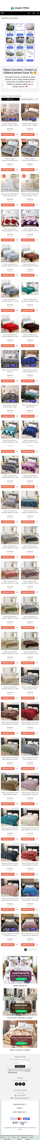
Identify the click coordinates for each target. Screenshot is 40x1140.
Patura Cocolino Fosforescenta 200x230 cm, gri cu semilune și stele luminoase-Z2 (10, 159)
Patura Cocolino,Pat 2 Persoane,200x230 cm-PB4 (30, 441)
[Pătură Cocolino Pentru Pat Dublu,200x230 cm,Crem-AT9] (30, 817)
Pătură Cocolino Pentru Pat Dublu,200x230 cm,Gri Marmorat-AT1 (30, 688)
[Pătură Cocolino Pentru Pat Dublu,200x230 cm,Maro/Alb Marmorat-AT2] (10, 711)
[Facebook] (16, 1084)
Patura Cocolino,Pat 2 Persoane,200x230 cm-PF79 (10, 265)
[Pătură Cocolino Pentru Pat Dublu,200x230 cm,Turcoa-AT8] (10, 817)
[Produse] (2, 13)
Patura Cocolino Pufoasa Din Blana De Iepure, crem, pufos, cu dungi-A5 (30, 194)
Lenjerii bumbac (23, 1136)
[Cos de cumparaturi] (34, 13)
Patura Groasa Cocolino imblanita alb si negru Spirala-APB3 (10, 406)
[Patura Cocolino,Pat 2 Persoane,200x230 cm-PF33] (30, 218)
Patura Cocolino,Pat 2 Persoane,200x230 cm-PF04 (10, 617)
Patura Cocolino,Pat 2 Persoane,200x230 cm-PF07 (30, 547)
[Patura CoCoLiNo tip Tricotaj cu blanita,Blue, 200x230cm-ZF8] (30, 888)
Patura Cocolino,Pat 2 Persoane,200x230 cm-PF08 (10, 547)
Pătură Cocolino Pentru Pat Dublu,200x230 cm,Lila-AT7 (30, 793)
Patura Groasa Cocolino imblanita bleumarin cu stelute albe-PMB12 (30, 370)
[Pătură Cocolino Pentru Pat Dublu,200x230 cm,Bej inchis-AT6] (10, 782)
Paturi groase (31, 1136)
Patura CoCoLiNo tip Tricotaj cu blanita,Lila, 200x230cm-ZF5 (30, 934)
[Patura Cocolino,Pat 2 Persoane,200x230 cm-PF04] (10, 606)
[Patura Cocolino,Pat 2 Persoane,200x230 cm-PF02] (10, 641)
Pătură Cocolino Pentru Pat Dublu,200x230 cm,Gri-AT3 (30, 723)
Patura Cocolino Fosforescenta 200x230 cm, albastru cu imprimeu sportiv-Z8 (30, 159)
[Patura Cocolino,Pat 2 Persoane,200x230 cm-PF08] (10, 535)
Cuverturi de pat (14, 1136)
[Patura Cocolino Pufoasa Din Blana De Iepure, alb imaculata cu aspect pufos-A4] (10, 183)
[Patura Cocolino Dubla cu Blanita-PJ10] (30, 394)
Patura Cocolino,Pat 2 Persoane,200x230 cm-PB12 (30, 476)
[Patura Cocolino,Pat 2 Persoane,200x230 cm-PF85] (30, 288)
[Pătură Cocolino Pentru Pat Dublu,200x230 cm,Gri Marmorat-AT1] (30, 676)
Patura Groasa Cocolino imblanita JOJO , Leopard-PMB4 (30, 124)
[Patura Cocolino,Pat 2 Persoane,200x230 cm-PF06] (10, 570)
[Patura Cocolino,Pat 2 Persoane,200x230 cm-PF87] (10, 324)
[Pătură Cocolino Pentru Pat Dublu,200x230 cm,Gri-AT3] (30, 711)
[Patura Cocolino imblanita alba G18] (10, 359)
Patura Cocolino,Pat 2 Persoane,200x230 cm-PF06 (10, 582)
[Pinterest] (20, 1084)
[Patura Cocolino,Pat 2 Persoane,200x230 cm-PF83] (10, 288)
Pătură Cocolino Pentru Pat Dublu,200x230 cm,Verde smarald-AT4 (10, 758)
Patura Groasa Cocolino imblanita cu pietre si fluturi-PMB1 (10, 124)
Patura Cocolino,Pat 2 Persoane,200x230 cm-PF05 (30, 582)
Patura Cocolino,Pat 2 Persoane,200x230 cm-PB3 (10, 441)
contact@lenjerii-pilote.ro (21, 1098)
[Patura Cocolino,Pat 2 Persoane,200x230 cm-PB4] (30, 429)
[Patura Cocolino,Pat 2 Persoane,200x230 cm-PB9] (10, 465)
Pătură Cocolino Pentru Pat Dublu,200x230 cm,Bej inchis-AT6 (10, 793)
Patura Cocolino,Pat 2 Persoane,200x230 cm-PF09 (10, 688)
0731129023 (21, 1095)
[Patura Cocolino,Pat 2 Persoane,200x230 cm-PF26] (10, 218)
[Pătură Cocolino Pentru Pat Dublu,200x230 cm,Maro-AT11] (30, 852)
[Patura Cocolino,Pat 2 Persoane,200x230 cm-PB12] (30, 465)
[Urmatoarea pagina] (36, 950)
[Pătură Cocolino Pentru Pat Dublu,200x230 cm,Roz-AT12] (10, 888)
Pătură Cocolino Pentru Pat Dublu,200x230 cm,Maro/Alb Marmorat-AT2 (10, 723)
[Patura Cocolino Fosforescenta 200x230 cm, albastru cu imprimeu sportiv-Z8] (30, 148)
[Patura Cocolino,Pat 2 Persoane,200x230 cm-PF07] (30, 535)
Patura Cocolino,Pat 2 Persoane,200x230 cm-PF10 (30, 511)
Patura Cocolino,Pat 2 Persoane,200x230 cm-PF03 (30, 617)
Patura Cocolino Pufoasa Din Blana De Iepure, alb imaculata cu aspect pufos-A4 (10, 194)
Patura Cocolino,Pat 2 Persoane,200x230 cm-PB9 (10, 476)
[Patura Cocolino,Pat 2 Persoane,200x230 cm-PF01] (30, 641)
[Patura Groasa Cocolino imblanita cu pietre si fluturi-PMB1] (10, 112)
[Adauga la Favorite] (17, 134)
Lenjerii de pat (2, 1136)
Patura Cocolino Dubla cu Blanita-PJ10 (30, 406)
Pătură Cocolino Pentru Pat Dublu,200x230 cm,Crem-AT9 (30, 829)
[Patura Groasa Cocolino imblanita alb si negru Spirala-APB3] (10, 394)
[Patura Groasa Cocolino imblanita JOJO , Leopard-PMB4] (30, 112)
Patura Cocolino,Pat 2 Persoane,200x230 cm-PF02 (10, 652)
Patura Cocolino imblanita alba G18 (10, 370)
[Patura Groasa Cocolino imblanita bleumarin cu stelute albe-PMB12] (30, 359)
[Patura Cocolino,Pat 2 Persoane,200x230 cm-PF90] (30, 324)
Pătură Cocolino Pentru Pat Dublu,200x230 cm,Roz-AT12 (10, 899)
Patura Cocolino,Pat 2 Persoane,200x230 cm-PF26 (10, 230)
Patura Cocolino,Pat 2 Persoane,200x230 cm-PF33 (30, 230)
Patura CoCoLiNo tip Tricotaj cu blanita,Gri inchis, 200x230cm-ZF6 (10, 934)
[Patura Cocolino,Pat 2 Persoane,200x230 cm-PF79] (10, 253)
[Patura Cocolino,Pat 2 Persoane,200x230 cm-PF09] (10, 676)
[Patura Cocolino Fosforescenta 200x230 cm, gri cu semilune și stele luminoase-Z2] (10, 148)
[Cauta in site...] (38, 13)
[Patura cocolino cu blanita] (20, 1034)
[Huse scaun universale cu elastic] (20, 1002)
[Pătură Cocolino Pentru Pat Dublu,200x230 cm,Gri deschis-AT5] (30, 747)
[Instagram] (23, 1084)
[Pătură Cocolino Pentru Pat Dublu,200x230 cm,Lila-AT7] (30, 782)
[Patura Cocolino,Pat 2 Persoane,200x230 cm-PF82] (30, 253)
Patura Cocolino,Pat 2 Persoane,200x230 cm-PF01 (30, 652)
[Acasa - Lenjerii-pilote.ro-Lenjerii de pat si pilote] (20, 8)
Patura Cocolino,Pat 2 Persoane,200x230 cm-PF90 (30, 335)
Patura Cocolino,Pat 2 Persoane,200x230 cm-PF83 (10, 300)
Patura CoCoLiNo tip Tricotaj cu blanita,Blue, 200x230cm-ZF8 (30, 899)
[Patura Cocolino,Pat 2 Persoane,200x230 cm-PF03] (30, 606)
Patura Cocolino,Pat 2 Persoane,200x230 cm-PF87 (10, 335)
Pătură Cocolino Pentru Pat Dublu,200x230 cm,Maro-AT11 (30, 864)
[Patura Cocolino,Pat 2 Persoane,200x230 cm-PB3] (10, 429)
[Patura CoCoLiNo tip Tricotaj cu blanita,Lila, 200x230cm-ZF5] (30, 923)
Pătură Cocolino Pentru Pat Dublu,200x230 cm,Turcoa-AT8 (10, 829)
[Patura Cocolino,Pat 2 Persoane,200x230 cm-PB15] (10, 500)
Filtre (11, 99)
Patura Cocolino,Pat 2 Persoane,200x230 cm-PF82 (30, 265)
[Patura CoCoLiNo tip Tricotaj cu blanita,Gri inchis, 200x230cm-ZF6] (10, 923)
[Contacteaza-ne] (29, 13)
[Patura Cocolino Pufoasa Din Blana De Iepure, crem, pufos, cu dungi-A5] (30, 183)
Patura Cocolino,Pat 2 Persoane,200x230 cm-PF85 (30, 300)
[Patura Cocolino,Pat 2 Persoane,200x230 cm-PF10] (30, 500)
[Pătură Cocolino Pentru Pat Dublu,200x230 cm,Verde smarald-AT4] (10, 747)
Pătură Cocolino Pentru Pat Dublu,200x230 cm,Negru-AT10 (10, 864)
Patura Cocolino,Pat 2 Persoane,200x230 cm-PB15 (10, 511)
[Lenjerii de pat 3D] (20, 969)
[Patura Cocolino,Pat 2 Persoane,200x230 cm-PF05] (30, 570)
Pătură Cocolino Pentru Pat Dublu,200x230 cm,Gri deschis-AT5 (30, 758)
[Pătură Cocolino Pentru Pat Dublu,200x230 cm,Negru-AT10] (10, 852)
